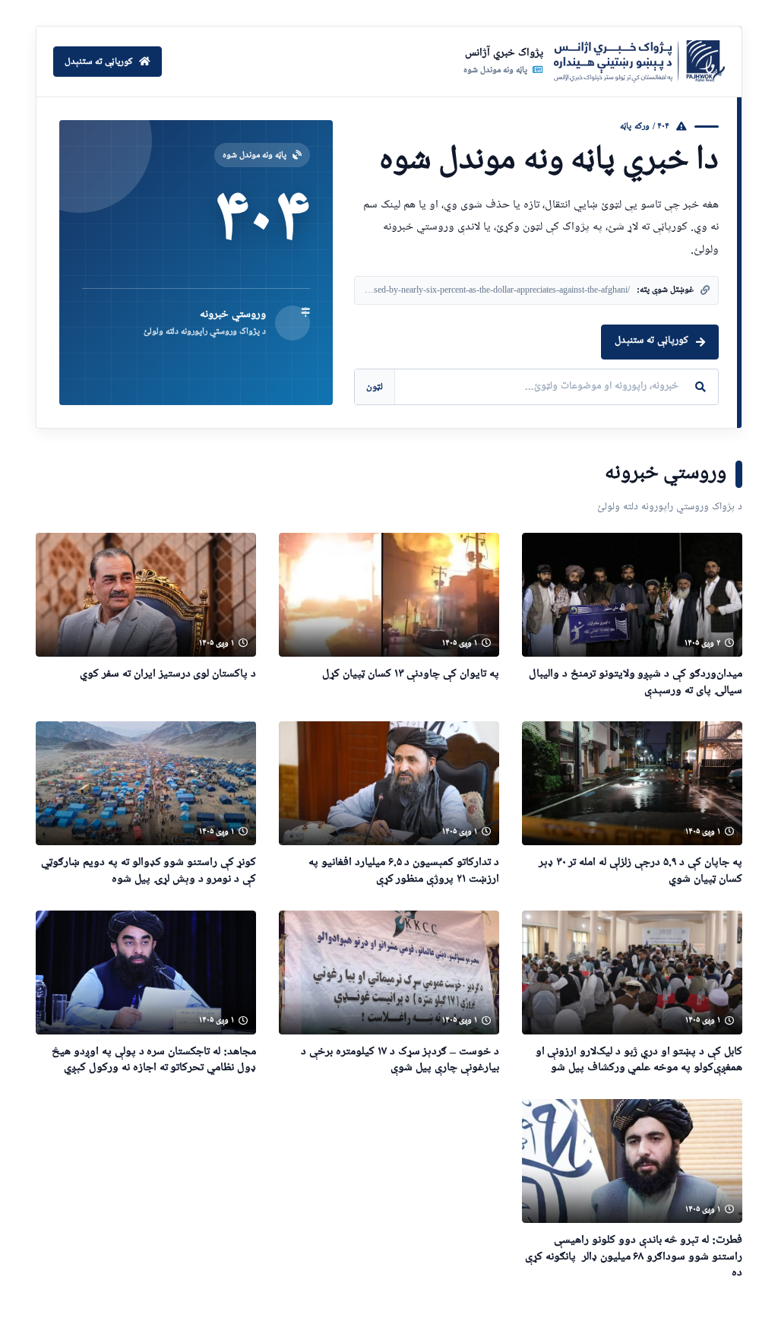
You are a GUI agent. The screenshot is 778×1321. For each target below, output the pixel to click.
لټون (374, 386)
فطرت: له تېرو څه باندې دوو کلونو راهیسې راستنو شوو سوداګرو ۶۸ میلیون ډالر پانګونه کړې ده (633, 1256)
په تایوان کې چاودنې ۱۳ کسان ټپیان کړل (410, 673)
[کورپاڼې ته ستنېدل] (639, 61)
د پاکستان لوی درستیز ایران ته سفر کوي (168, 673)
